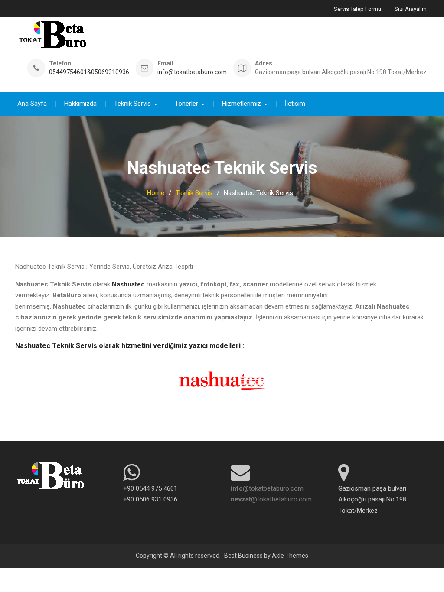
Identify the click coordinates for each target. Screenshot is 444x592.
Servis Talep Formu (357, 9)
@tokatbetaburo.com (267, 488)
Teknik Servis (132, 103)
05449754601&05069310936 (89, 72)
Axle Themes (290, 555)
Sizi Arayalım (411, 9)
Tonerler (186, 103)
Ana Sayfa (32, 103)
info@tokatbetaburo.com (192, 72)
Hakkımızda (80, 103)
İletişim (295, 103)
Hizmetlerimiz (241, 103)
